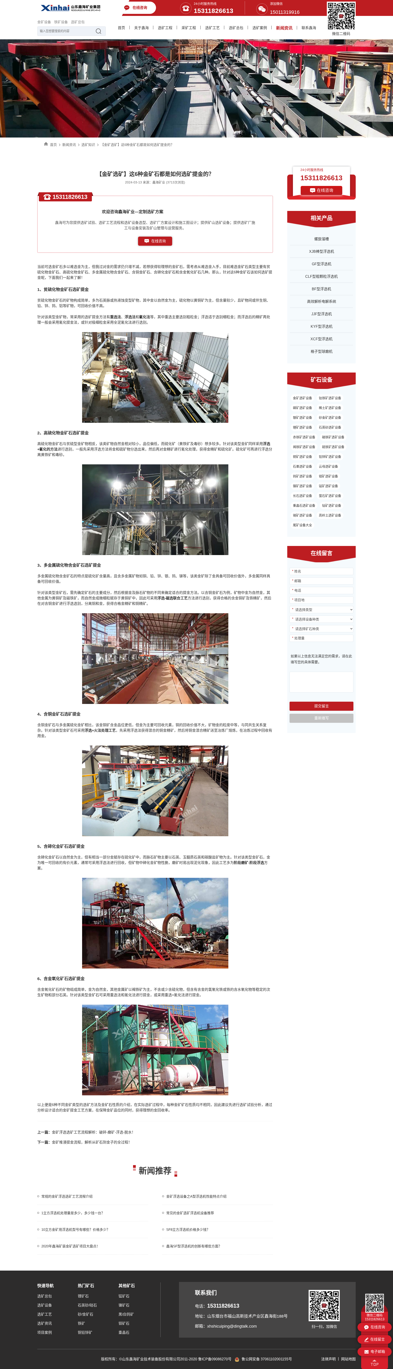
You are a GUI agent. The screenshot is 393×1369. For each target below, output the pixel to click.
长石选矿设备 (302, 496)
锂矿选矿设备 (302, 427)
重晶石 (123, 1332)
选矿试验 (246, 1105)
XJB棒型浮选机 (321, 251)
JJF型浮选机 (321, 314)
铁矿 (81, 1323)
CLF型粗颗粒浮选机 (321, 276)
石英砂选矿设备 (330, 427)
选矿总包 (78, 22)
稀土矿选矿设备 (330, 408)
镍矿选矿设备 (302, 486)
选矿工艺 (212, 28)
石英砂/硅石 (87, 1305)
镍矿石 (123, 1305)
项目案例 (44, 1332)
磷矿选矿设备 (302, 408)
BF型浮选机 (321, 289)
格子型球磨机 (322, 351)
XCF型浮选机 (321, 339)
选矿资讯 (44, 1323)
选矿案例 (259, 28)
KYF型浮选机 (322, 326)
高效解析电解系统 (321, 301)
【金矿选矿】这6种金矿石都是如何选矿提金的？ (137, 145)
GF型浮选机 (321, 264)
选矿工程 (165, 28)
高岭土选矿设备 (330, 515)
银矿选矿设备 (302, 417)
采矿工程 (188, 28)
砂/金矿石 (85, 1314)
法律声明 (328, 1359)
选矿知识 (88, 145)
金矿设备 (44, 22)
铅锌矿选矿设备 (330, 456)
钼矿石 (123, 1323)
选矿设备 (44, 1305)
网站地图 (348, 1359)
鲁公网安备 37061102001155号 (267, 1359)
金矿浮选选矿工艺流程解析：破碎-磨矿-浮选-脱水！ (86, 1132)
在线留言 (377, 1339)
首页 (121, 28)
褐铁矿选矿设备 (304, 447)
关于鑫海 (141, 28)
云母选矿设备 (328, 466)
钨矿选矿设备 (302, 476)
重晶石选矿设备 (304, 505)
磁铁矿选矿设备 (333, 437)
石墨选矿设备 (302, 466)
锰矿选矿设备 (328, 486)
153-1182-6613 (158, 250)
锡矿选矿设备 (302, 515)
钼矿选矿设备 (328, 476)
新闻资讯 (284, 28)
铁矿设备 (61, 22)
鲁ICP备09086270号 (215, 1359)
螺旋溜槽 (321, 239)
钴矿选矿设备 (331, 505)
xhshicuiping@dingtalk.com (232, 1326)
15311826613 (213, 10)
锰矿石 (123, 1296)
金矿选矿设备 (302, 398)
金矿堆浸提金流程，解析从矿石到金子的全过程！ (84, 1142)
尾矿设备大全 (302, 525)
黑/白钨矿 (126, 1314)
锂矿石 (83, 1296)
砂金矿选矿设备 (330, 417)
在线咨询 (158, 241)
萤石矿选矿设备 (330, 496)
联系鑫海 (309, 28)
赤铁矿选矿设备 (304, 437)
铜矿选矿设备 (302, 456)
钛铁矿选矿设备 (330, 398)
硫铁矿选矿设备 (333, 447)
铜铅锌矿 (85, 1332)
